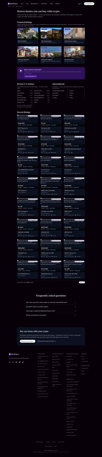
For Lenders (69, 372)
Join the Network (71, 369)
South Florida (61, 442)
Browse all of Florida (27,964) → (24, 107)
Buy (22, 3)
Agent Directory (70, 421)
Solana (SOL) (55, 370)
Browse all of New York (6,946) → (25, 105)
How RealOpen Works (43, 361)
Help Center (69, 427)
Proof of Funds (41, 372)
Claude (82, 371)
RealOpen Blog (70, 432)
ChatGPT (83, 373)
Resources (43, 3)
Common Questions (43, 363)
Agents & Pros (34, 3)
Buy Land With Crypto (43, 393)
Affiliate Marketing (71, 375)
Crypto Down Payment (43, 369)
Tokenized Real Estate (72, 429)
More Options (55, 381)
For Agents (69, 356)
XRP (53, 367)
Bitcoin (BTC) (55, 356)
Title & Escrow (70, 359)
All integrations (84, 368)
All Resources (70, 424)
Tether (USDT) (55, 362)
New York (48, 442)
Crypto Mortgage (71, 396)
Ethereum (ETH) (56, 359)
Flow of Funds (41, 366)
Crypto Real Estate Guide (73, 381)
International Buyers (43, 396)
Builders (69, 362)
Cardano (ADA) (55, 373)
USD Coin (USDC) (56, 365)
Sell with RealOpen (71, 435)
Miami (54, 442)
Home (9, 6)
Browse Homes (19, 6)
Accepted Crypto (42, 391)
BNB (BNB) (55, 378)
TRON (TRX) (55, 376)
